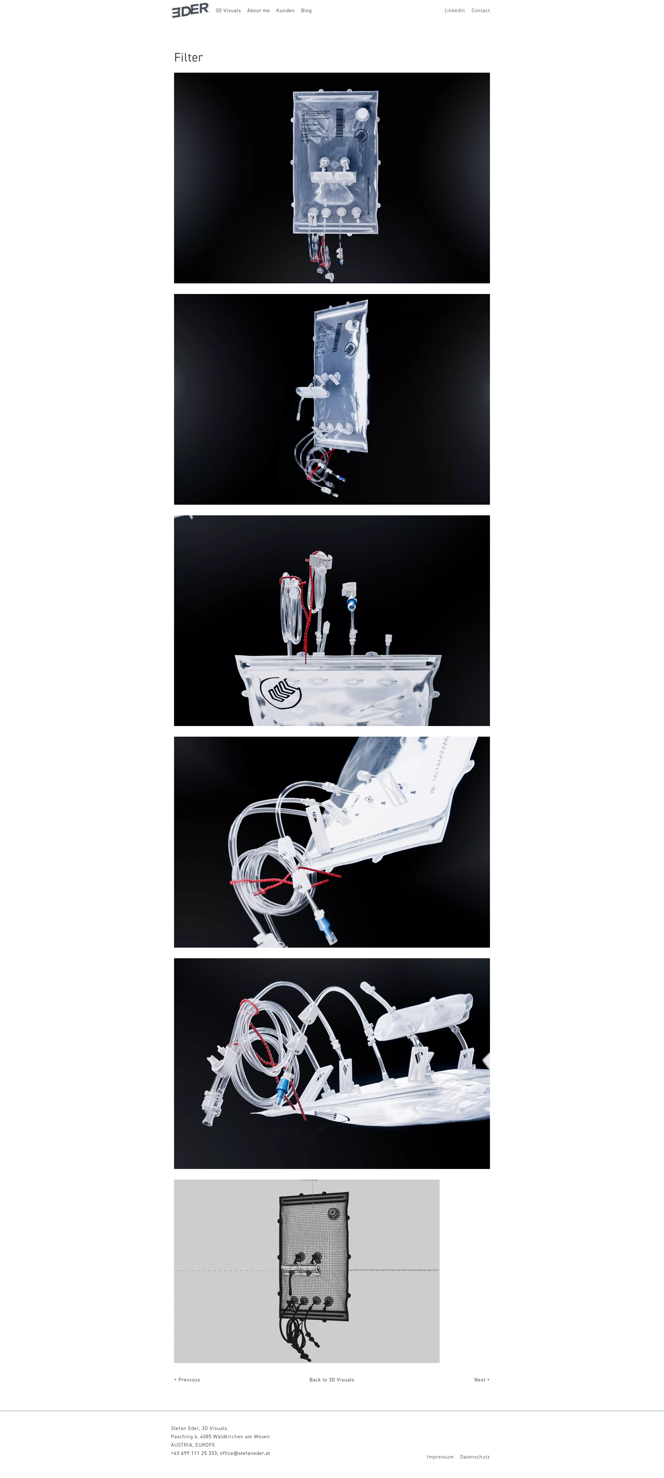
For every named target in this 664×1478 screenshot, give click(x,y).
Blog (306, 10)
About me (258, 10)
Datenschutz (475, 1457)
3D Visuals (228, 10)
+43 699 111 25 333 (194, 1453)
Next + (482, 1380)
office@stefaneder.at (245, 1453)
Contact (481, 10)
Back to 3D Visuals (331, 1380)
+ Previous (187, 1380)
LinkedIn (455, 10)
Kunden (285, 10)
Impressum (440, 1457)
